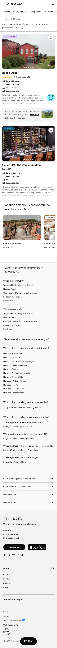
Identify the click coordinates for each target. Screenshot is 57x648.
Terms (6, 616)
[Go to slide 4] (31, 67)
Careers (6, 583)
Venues (6, 11)
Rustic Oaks (8, 301)
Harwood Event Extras (13, 353)
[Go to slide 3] (28, 67)
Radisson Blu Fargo (11, 297)
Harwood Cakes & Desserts (15, 365)
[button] (50, 37)
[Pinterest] (9, 555)
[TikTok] (22, 555)
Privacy (6, 611)
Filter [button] (30, 641)
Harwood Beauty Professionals (16, 373)
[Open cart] (52, 4)
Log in (6, 530)
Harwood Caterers (11, 369)
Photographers (19, 11)
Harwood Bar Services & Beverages (18, 361)
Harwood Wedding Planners (15, 381)
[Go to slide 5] (33, 67)
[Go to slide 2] (26, 67)
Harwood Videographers (13, 389)
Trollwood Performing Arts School (18, 285)
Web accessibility (10, 625)
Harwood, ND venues (12, 19)
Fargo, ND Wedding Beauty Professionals (21, 450)
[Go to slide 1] (24, 67)
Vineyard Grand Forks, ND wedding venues (22, 407)
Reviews (7, 579)
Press (5, 588)
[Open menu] (4, 4)
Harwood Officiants (11, 357)
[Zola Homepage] (14, 4)
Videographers (35, 11)
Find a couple (9, 534)
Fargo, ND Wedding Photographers (18, 438)
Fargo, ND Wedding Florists (15, 462)
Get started (14, 547)
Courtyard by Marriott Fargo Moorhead (20, 293)
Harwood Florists (10, 385)
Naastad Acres (9, 289)
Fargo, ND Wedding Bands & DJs (17, 427)
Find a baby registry (12, 538)
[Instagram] (18, 555)
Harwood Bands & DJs (13, 377)
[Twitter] (13, 555)
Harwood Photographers (13, 393)
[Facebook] (4, 555)
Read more (34, 114)
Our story (7, 574)
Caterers (49, 11)
